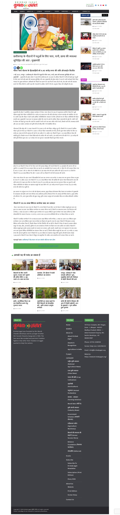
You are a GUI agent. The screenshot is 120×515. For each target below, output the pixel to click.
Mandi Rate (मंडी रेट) (74, 404)
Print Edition (72, 491)
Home (15, 11)
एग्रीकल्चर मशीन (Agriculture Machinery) (72, 426)
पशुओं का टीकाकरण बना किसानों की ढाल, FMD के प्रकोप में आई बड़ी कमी (99, 86)
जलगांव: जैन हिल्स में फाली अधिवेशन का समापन (46, 274)
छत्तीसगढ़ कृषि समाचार (34, 64)
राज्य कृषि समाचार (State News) (20, 52)
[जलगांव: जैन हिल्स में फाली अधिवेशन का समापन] (46, 260)
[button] (34, 11)
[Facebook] (15, 67)
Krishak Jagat (44, 64)
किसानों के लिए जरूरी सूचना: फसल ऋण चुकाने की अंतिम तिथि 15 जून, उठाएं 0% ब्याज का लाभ (21, 276)
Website (71, 487)
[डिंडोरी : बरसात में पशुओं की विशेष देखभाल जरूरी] (86, 118)
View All (105, 15)
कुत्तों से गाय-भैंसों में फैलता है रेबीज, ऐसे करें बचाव (99, 128)
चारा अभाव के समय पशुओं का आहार (48, 246)
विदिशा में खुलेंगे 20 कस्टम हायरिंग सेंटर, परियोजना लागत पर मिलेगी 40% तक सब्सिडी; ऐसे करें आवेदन (99, 51)
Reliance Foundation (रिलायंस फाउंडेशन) (75, 445)
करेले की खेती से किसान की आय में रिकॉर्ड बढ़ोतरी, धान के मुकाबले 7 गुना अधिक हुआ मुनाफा (70, 304)
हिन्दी (92, 4)
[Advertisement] (46, 99)
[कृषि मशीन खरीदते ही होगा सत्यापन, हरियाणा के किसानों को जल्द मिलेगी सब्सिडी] (86, 24)
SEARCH (22, 11)
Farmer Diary (72, 495)
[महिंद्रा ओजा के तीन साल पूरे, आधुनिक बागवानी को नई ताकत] (86, 39)
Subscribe (65, 11)
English (88, 4)
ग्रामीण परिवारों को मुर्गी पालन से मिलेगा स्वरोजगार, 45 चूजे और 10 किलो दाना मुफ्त (99, 101)
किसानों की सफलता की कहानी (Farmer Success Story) (74, 435)
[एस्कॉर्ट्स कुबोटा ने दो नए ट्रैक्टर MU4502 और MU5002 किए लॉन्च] (86, 69)
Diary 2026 (72, 479)
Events (57, 11)
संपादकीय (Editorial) (74, 451)
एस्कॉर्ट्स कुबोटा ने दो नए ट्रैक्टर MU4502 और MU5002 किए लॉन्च (99, 66)
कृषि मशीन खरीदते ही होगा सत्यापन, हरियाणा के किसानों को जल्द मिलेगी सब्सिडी (100, 22)
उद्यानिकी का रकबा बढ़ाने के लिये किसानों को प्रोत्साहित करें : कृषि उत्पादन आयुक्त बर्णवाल (46, 304)
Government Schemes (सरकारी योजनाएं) (73, 417)
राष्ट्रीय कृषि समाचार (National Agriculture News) (74, 364)
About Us (30, 11)
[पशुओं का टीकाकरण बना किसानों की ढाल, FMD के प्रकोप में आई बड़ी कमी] (86, 89)
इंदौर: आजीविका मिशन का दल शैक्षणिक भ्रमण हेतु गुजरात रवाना (21, 303)
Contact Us (86, 11)
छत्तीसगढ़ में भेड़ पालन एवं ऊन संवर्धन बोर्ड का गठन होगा (38, 240)
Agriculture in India (75, 349)
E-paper (39, 11)
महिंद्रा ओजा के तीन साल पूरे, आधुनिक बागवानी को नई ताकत (100, 36)
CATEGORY (48, 11)
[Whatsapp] (21, 67)
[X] (18, 67)
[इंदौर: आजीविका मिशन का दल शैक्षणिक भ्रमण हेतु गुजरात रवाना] (22, 288)
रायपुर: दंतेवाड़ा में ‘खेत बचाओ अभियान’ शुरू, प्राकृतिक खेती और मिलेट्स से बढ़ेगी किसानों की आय (69, 276)
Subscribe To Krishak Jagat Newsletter (72, 466)
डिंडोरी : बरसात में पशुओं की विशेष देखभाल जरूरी (99, 116)
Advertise (75, 11)
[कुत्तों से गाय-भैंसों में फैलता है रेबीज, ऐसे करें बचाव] (86, 131)
